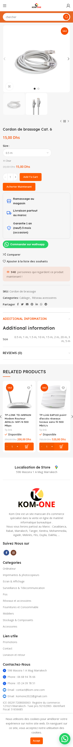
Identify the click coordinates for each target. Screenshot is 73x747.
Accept (36, 740)
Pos (5, 594)
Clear (8, 160)
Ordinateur (9, 568)
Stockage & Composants (18, 620)
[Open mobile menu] (4, 5)
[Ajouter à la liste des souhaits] (28, 387)
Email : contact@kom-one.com (26, 690)
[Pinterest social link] (32, 304)
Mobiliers (8, 613)
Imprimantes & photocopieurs (21, 575)
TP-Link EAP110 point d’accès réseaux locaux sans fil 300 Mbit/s (52, 420)
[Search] (66, 17)
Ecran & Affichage (14, 581)
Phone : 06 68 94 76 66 (21, 677)
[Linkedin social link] (36, 304)
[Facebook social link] (18, 304)
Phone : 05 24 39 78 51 (21, 683)
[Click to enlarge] (9, 86)
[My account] (68, 5)
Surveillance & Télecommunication (24, 588)
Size (5, 146)
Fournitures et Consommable (20, 607)
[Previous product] (61, 121)
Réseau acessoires (44, 298)
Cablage (24, 298)
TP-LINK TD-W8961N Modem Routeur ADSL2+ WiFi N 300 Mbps (18, 420)
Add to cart (30, 177)
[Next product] (68, 121)
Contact (7, 648)
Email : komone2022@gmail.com (27, 696)
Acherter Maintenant (19, 186)
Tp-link (8, 429)
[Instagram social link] (13, 553)
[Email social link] (27, 304)
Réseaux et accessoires (17, 600)
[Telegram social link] (45, 304)
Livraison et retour (14, 655)
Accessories (10, 626)
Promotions (10, 642)
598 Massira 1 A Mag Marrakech (27, 670)
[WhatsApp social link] (41, 304)
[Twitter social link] (22, 304)
